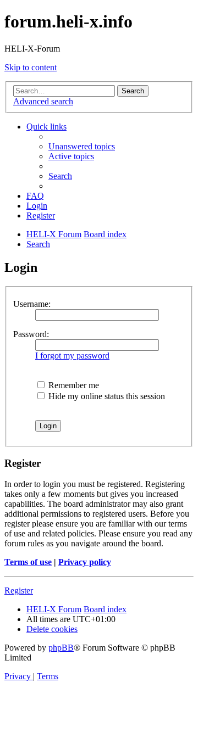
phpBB (61, 647)
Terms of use (28, 562)
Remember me (72, 385)
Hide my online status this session (105, 396)
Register (18, 590)
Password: (31, 334)
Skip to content (30, 67)
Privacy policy (84, 562)
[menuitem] (81, 146)
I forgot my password (72, 355)
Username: (32, 304)
